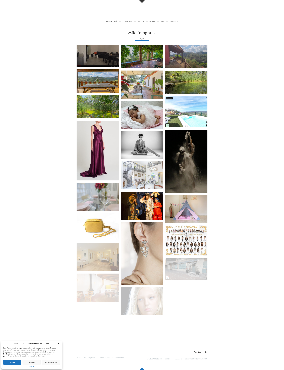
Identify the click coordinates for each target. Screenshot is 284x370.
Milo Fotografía (111, 21)
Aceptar (12, 362)
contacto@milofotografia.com (196, 359)
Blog (162, 21)
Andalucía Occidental (154, 359)
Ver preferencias (51, 362)
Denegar (32, 362)
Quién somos (127, 21)
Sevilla (167, 359)
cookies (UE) (174, 21)
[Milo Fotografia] (142, 12)
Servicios (140, 21)
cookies (31, 366)
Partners (152, 21)
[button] (59, 344)
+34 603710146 (177, 359)
